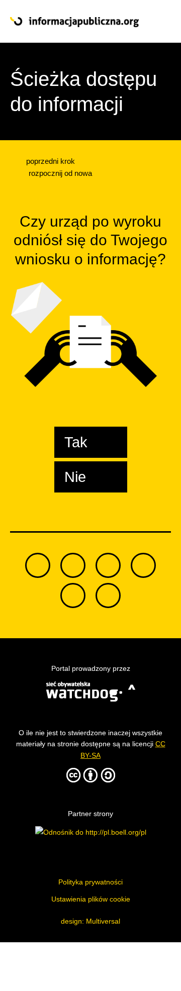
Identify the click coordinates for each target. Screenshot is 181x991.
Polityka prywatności (90, 882)
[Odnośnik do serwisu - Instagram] (108, 595)
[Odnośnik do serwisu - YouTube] (143, 565)
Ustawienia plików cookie (90, 899)
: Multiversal (90, 921)
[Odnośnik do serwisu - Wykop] (72, 595)
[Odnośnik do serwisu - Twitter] (72, 565)
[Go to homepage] (74, 22)
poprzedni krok (49, 161)
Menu (155, 22)
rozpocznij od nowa (59, 173)
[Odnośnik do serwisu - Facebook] (108, 565)
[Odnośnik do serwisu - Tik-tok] (37, 565)
